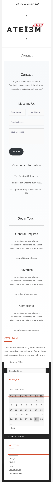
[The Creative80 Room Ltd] (26, 176)
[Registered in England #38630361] (26, 183)
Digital (12, 462)
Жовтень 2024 (16, 362)
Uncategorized (15, 473)
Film (11, 466)
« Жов (12, 428)
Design (12, 458)
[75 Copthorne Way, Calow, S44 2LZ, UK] (26, 191)
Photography (15, 469)
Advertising (14, 454)
